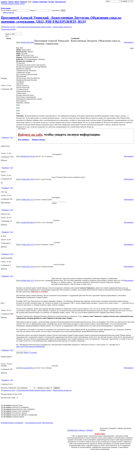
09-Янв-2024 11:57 (27, 280)
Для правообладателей (33, 423)
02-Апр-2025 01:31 (27, 368)
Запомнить (56, 10)
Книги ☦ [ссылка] (30, 352)
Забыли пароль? (8, 12)
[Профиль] (5, 137)
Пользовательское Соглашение (12, 423)
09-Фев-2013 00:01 (27, 42)
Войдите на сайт (30, 134)
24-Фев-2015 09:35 (27, 222)
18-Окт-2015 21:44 (27, 266)
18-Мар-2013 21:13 (27, 199)
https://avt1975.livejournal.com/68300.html (30, 346)
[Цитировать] (129, 42)
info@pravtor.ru (47, 423)
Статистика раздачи (8, 29)
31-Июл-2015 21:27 (28, 244)
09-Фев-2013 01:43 (27, 156)
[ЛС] (11, 137)
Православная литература (62, 27)
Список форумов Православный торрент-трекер (33, 27)
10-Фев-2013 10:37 (27, 179)
